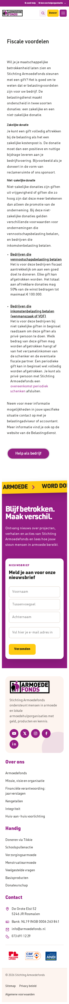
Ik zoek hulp (30, 3)
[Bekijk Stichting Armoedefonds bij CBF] (33, 956)
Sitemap (10, 986)
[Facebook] (46, 733)
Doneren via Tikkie (18, 840)
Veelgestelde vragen (20, 870)
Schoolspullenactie (19, 847)
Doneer (53, 13)
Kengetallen (14, 801)
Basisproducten (16, 878)
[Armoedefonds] (12, 13)
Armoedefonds (16, 773)
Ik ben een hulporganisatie (51, 3)
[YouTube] (14, 733)
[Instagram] (35, 733)
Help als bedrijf (28, 454)
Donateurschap (16, 885)
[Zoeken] (42, 13)
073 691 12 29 (21, 936)
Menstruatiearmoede (20, 863)
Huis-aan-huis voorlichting (25, 816)
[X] (24, 733)
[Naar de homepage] (34, 687)
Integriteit (12, 809)
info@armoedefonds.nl (28, 929)
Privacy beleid (27, 986)
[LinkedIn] (14, 744)
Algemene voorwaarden (20, 994)
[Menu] (63, 13)
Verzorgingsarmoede (20, 855)
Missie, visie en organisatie (24, 781)
